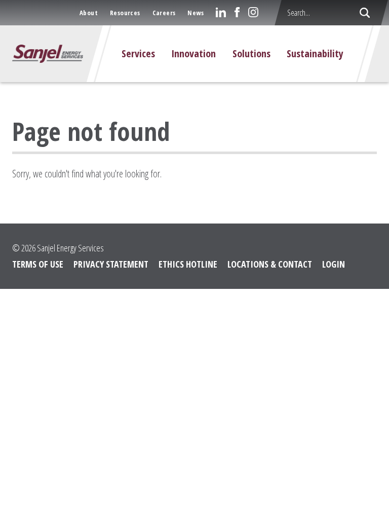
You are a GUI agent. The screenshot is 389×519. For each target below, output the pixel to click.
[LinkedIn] (221, 12)
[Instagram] (253, 12)
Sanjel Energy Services (70, 248)
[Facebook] (237, 12)
